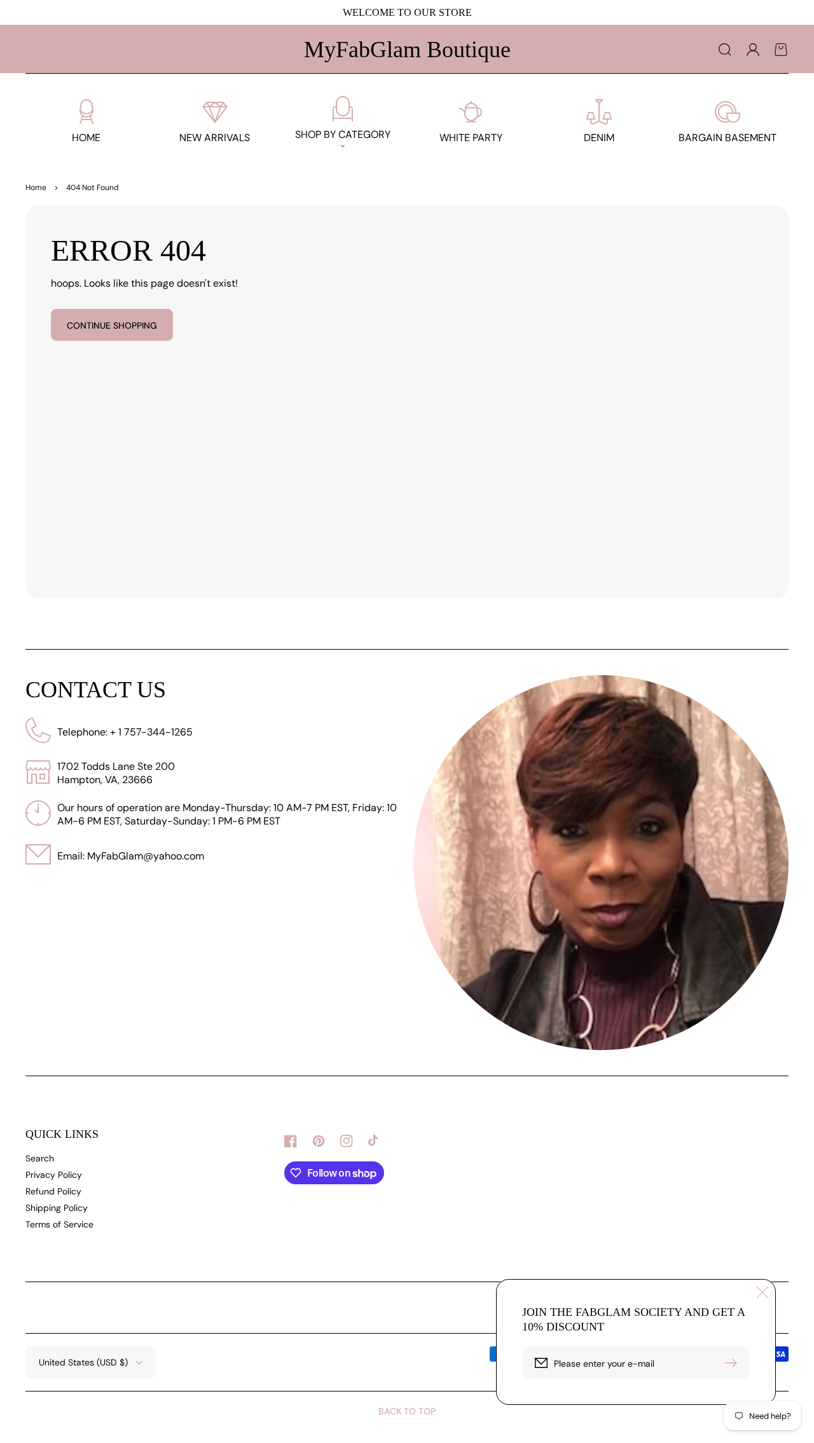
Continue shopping (112, 325)
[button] (725, 50)
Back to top (407, 1411)
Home (35, 187)
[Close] (762, 1292)
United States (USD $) (83, 1362)
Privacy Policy (53, 1174)
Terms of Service (59, 1224)
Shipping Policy (56, 1208)
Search (39, 1158)
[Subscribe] (734, 1363)
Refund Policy (53, 1191)
